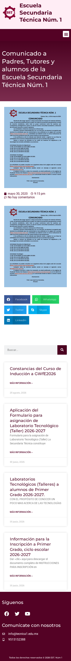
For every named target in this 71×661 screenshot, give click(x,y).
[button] (66, 34)
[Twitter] (17, 614)
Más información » (21, 383)
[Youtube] (27, 614)
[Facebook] (6, 614)
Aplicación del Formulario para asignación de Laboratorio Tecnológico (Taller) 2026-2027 (34, 420)
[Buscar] (62, 350)
